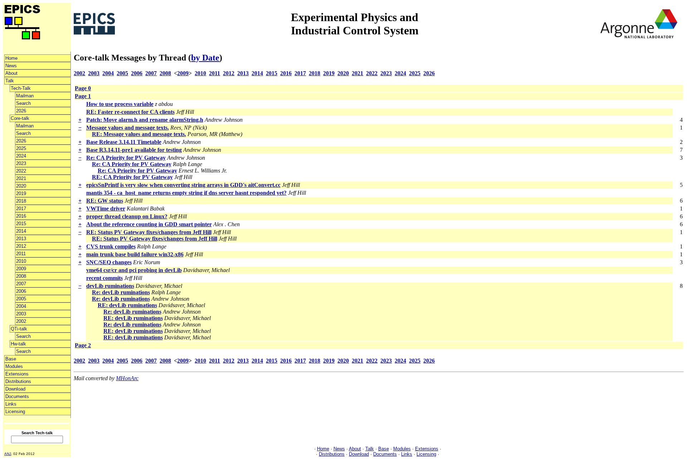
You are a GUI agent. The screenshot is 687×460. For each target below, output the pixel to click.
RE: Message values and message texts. (139, 134)
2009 (21, 268)
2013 (21, 238)
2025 (21, 148)
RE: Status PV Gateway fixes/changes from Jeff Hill (148, 232)
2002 (21, 321)
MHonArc (127, 378)
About (11, 73)
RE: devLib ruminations (127, 305)
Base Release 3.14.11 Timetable (123, 142)
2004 (21, 306)
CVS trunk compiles (111, 246)
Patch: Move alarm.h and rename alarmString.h (144, 120)
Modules (14, 366)
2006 (21, 291)
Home (11, 58)
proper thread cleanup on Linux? (126, 216)
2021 (21, 178)
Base (10, 359)
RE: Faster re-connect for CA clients (130, 112)
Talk (9, 80)
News (11, 65)
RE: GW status (104, 201)
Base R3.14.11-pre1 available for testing (134, 150)
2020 (21, 186)
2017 (21, 208)
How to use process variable (120, 104)
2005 (21, 298)
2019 (21, 193)
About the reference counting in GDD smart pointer (149, 224)
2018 (21, 201)
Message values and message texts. (127, 128)
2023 (21, 163)
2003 (21, 313)
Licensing (15, 411)
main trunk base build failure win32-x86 (135, 254)
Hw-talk (18, 344)
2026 (21, 110)
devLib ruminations (110, 286)
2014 (21, 231)
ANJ (7, 454)
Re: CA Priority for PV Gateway (126, 158)
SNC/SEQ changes (109, 262)
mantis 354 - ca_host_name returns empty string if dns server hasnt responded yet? (186, 193)
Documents (17, 396)
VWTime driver (105, 208)
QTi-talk (19, 328)
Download (15, 389)
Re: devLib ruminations (121, 292)
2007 (21, 283)
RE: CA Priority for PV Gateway (132, 177)
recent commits (104, 278)
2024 (21, 156)
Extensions (17, 374)
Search (23, 103)
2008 (21, 276)
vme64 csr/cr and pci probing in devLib (134, 270)
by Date (205, 57)
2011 (21, 253)
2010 (21, 261)
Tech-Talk (21, 88)
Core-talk (20, 118)
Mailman (25, 95)
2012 (21, 246)
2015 (21, 223)
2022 (21, 171)
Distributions (18, 381)
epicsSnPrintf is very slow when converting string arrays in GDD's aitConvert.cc (183, 185)
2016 (21, 216)
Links (10, 404)
